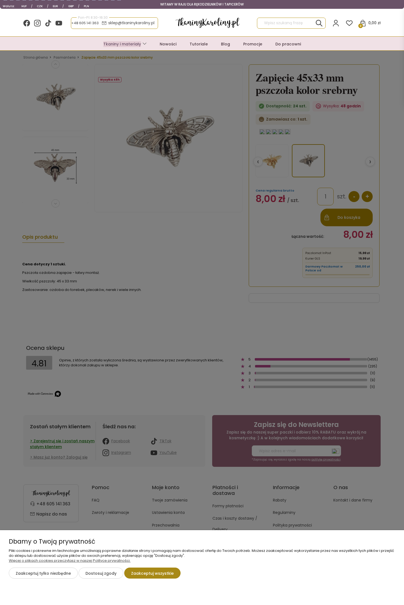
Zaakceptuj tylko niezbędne (43, 573)
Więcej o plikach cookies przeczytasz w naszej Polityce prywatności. (70, 560)
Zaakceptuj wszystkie (152, 573)
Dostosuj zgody (101, 573)
